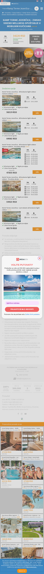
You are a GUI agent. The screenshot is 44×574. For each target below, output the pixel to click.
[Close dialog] (40, 258)
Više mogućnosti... (31, 567)
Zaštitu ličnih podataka (32, 314)
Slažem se (22, 571)
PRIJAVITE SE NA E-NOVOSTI (22, 309)
